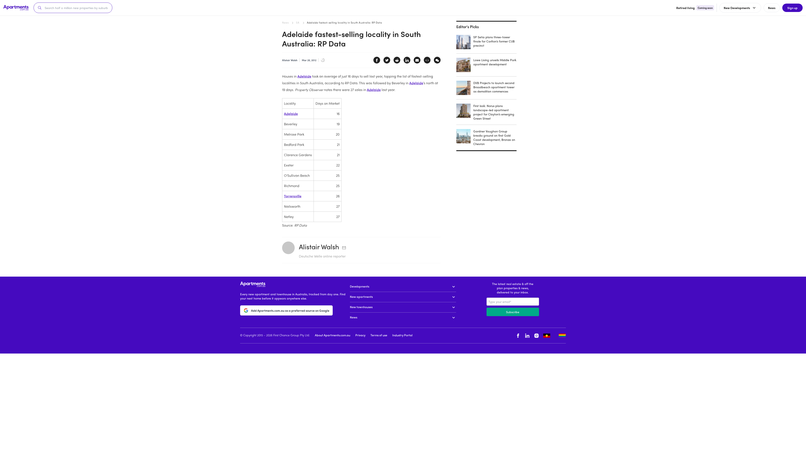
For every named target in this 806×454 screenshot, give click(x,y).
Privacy (360, 335)
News (285, 22)
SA (297, 22)
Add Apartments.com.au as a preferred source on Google (290, 310)
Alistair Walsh (319, 246)
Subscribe (512, 312)
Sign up (792, 8)
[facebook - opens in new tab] (518, 335)
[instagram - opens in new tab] (536, 335)
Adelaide (304, 76)
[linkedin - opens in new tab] (527, 335)
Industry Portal (402, 335)
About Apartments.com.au (332, 335)
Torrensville (292, 196)
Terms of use (378, 335)
